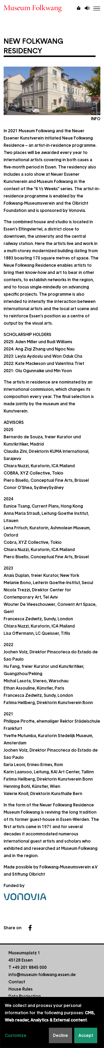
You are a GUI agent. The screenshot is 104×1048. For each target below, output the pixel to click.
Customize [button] (15, 1035)
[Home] (52, 8)
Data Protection (24, 996)
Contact (16, 982)
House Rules (20, 989)
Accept (85, 1035)
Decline (60, 1035)
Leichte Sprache (78, 9)
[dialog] (52, 1022)
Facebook (30, 927)
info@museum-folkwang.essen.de (42, 974)
